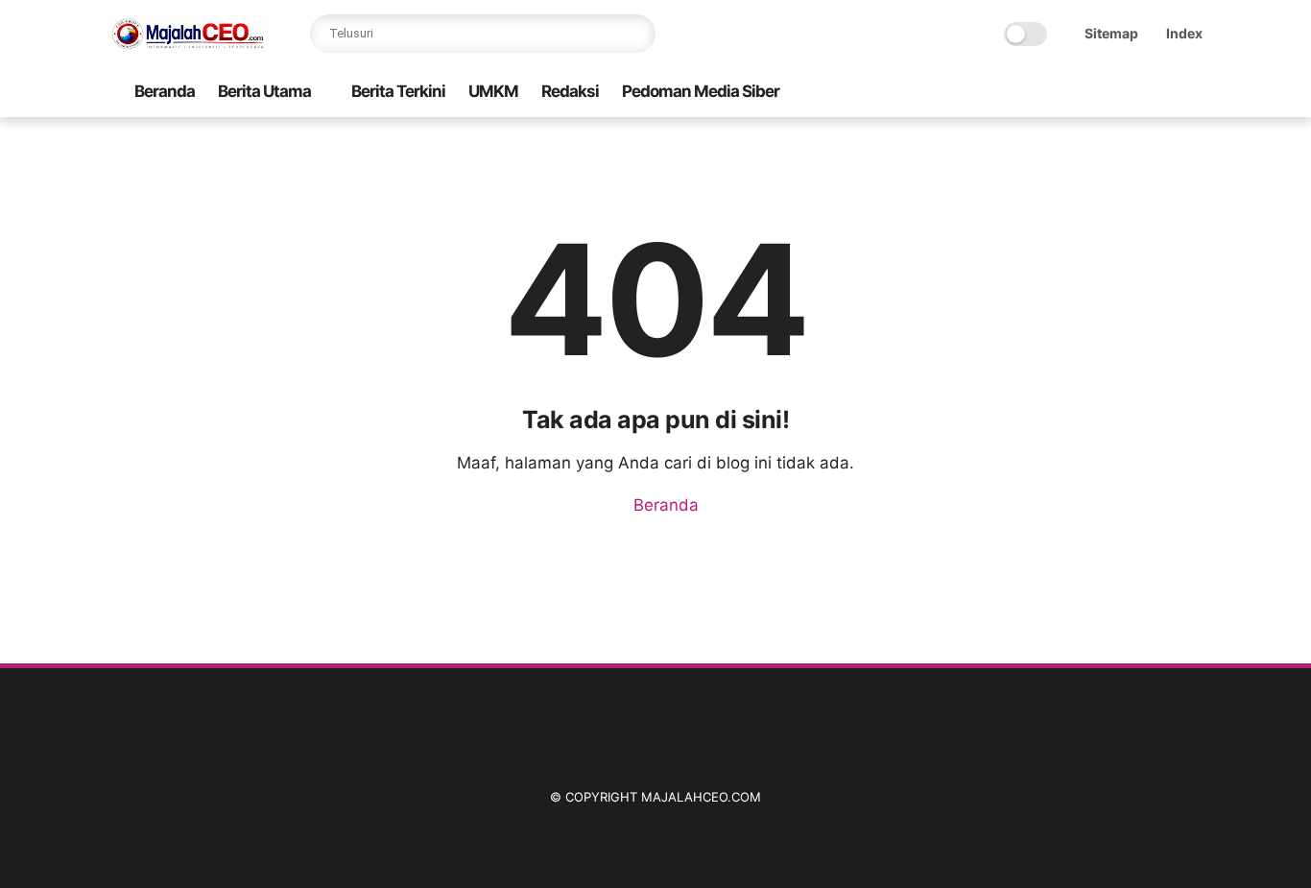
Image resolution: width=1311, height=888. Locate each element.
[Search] (636, 33)
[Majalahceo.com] (189, 44)
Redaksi (570, 91)
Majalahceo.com (701, 796)
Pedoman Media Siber (700, 91)
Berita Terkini (398, 91)
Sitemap (1111, 33)
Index (1184, 33)
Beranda (164, 91)
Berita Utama (264, 91)
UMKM (493, 91)
